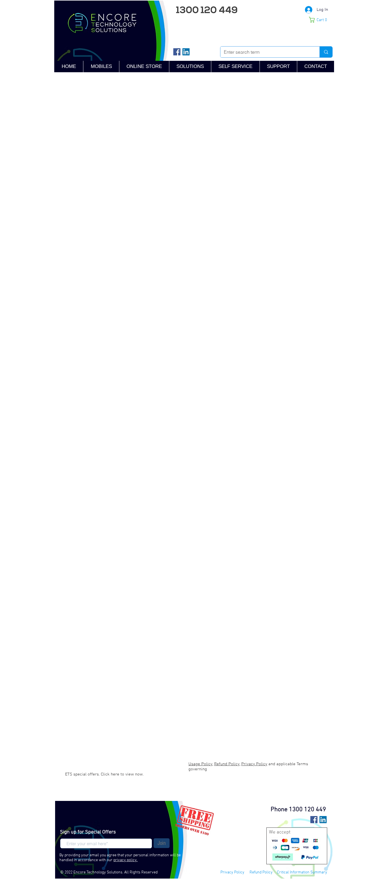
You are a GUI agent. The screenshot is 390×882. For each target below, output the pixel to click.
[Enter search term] (325, 52)
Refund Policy (261, 872)
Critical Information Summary (302, 872)
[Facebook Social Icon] (176, 51)
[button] (278, 66)
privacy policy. (125, 860)
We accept (279, 832)
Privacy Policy (232, 872)
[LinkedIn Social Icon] (186, 51)
